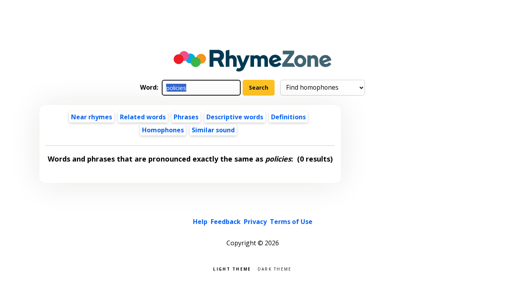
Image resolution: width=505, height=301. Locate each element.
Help (200, 221)
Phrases (186, 117)
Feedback (226, 221)
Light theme (232, 268)
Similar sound (213, 130)
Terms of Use (291, 221)
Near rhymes (91, 117)
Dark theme (275, 268)
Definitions (288, 117)
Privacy (255, 221)
